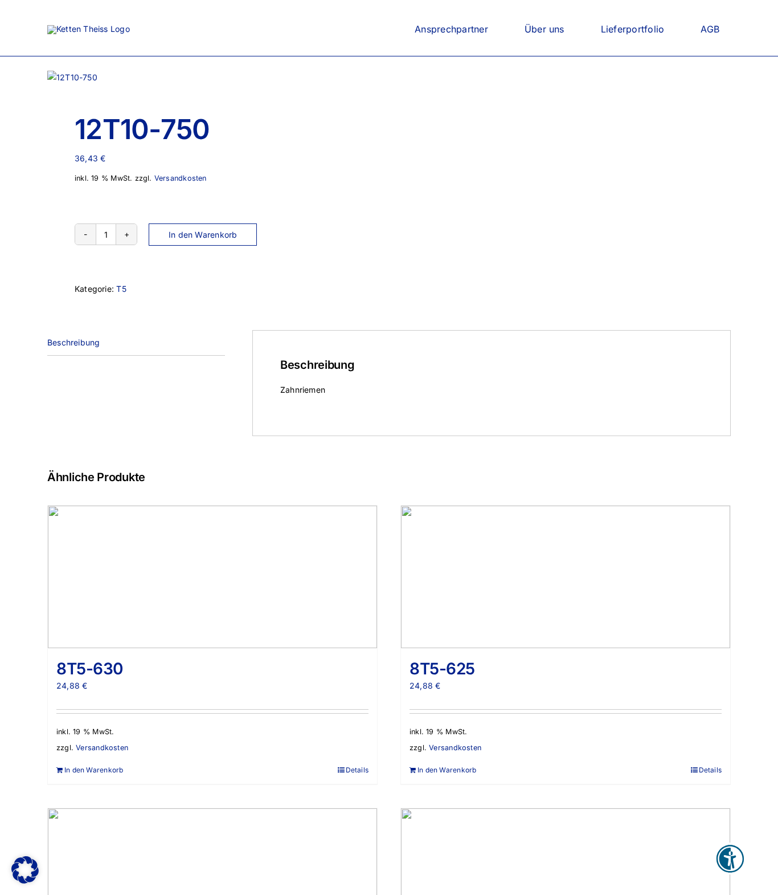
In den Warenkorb (203, 234)
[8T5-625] (565, 577)
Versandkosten (180, 178)
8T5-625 (442, 668)
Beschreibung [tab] (73, 342)
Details (357, 770)
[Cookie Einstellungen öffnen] (25, 880)
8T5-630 (89, 668)
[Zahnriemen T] (211, 77)
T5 (121, 289)
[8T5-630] (212, 577)
